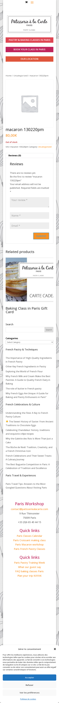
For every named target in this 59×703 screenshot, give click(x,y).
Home (9, 75)
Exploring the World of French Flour (24, 371)
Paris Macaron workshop (29, 544)
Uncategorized (20, 75)
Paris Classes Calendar (29, 535)
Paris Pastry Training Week (29, 562)
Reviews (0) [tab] (15, 155)
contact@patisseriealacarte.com (29, 509)
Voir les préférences (30, 692)
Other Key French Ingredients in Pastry (26, 366)
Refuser (29, 685)
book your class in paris (29, 49)
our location (29, 58)
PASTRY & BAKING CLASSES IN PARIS (29, 39)
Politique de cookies (28, 699)
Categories (12, 338)
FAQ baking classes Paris (29, 571)
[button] (55, 649)
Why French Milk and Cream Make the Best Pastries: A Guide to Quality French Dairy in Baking (28, 380)
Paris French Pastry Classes (29, 549)
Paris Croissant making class (29, 540)
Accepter (29, 677)
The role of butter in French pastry (23, 388)
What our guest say (29, 567)
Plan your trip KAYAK (29, 575)
